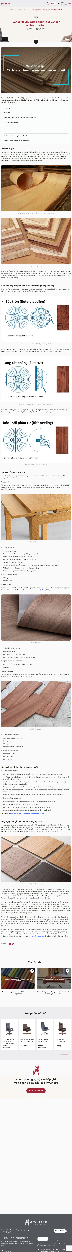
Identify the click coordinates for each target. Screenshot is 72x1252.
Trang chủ (13, 10)
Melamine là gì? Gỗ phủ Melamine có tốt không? (28, 814)
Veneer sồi (9, 125)
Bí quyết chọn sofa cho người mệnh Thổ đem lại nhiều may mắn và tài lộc (18, 993)
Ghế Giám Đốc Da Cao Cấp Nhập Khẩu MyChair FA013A (9, 1041)
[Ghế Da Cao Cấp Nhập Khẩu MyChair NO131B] (45, 1028)
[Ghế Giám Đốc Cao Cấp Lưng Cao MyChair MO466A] (27, 1028)
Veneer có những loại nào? (11, 122)
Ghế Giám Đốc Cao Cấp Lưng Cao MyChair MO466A (26, 1041)
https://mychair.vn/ (37, 936)
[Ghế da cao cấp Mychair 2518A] (62, 1028)
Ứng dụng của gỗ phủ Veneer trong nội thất (16, 140)
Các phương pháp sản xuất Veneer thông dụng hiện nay (20, 117)
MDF (43, 590)
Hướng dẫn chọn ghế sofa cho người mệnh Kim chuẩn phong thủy (54, 993)
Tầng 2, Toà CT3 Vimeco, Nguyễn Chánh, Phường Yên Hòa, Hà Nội (53, 1250)
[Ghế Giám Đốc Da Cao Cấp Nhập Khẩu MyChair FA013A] (9, 1028)
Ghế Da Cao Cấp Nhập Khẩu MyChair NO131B (45, 1040)
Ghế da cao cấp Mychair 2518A (60, 1040)
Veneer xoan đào (10, 131)
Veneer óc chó (10, 128)
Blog (19, 10)
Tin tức (26, 10)
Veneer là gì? (7, 112)
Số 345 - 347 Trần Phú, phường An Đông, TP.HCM (53, 1244)
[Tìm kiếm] (46, 7)
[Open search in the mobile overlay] (47, 3)
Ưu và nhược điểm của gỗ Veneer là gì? (15, 136)
